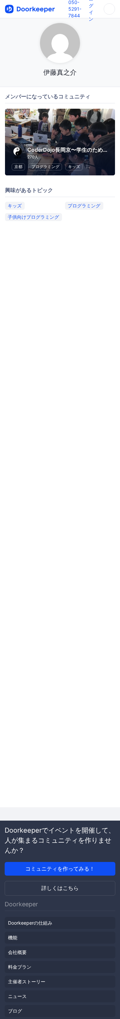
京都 (18, 166)
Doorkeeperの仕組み (30, 923)
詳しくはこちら (60, 888)
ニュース (17, 996)
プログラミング (45, 166)
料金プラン (19, 967)
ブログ (15, 1011)
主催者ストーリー (26, 981)
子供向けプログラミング (33, 217)
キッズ (74, 166)
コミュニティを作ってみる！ (60, 868)
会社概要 (17, 952)
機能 (12, 937)
